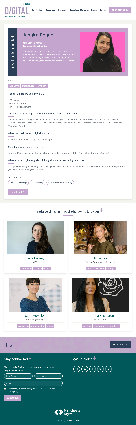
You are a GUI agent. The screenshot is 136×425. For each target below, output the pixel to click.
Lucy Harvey (35, 258)
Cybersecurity (37, 182)
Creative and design (18, 182)
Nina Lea (100, 258)
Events (94, 10)
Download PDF (18, 192)
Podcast (103, 10)
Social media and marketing (60, 182)
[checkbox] (5, 389)
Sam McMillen (35, 315)
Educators (74, 10)
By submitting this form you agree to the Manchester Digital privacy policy (32, 390)
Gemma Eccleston (101, 315)
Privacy (77, 420)
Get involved (120, 344)
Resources (50, 10)
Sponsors (62, 10)
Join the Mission (120, 10)
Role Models (37, 10)
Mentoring (84, 10)
